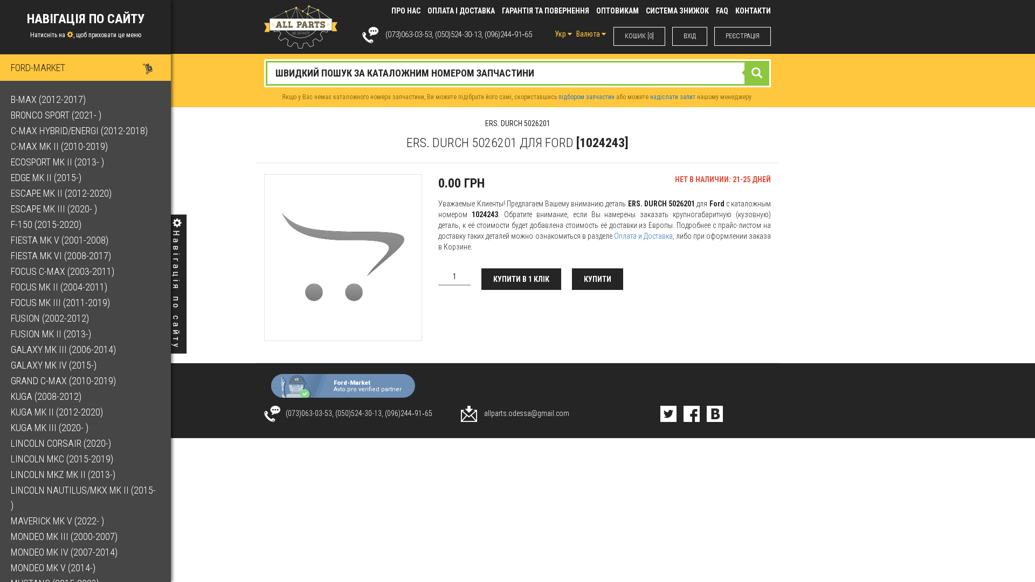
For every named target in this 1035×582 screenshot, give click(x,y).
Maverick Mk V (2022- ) (57, 520)
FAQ (722, 10)
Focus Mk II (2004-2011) (59, 287)
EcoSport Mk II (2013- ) (57, 162)
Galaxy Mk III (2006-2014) (63, 349)
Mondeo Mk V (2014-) (53, 567)
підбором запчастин (586, 97)
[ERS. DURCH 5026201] (343, 257)
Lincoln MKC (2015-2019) (62, 459)
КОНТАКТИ (753, 10)
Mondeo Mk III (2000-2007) (64, 536)
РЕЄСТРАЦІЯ (743, 36)
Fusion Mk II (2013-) (51, 334)
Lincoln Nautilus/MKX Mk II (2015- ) (83, 497)
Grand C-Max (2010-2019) (63, 380)
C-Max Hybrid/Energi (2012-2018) (79, 130)
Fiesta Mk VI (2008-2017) (61, 255)
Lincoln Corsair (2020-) (61, 443)
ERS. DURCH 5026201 (517, 123)
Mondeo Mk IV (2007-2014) (64, 552)
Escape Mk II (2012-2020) (61, 193)
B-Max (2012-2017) (48, 99)
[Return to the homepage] (300, 26)
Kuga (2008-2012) (46, 396)
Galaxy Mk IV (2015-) (53, 365)
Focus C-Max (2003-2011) (62, 271)
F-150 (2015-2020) (46, 224)
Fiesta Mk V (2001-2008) (59, 240)
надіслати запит (672, 97)
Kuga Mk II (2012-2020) (57, 412)
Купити (597, 279)
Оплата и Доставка (643, 236)
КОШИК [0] (639, 36)
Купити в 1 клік (521, 279)
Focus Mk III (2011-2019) (60, 302)
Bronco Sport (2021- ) (56, 115)
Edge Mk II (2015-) (46, 177)
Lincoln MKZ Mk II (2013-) (63, 474)
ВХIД (690, 36)
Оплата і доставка (461, 10)
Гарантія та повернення (545, 10)
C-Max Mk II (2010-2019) (59, 146)
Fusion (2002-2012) (50, 318)
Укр (561, 34)
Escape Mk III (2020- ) (54, 208)
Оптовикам (617, 10)
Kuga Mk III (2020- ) (49, 427)
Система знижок (677, 10)
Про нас (405, 10)
